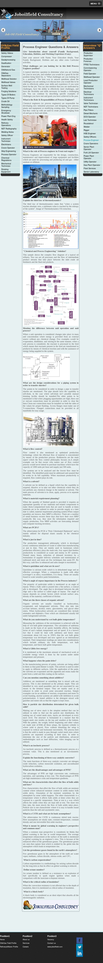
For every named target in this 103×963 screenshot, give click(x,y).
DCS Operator (90, 116)
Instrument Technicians (89, 98)
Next (99, 30)
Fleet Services (90, 168)
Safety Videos (7, 53)
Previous (3, 30)
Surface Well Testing (6, 86)
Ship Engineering (8, 151)
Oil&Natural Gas (8, 69)
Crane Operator (8, 147)
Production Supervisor (88, 54)
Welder (87, 126)
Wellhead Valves (8, 82)
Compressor (6, 56)
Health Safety (7, 119)
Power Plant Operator (89, 157)
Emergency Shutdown (6, 111)
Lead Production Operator (91, 81)
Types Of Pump (7, 98)
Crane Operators (91, 143)
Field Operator (90, 73)
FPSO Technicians (91, 64)
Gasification (6, 63)
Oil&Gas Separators (6, 74)
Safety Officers (90, 136)
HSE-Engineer (90, 133)
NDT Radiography (8, 128)
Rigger (86, 130)
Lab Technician (90, 120)
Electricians (6, 144)
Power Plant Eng (8, 116)
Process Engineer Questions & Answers (50, 47)
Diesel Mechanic (91, 113)
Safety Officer (7, 135)
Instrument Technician (5, 139)
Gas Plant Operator (92, 165)
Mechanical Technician (6, 164)
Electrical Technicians (89, 93)
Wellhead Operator (92, 77)
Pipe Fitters (88, 110)
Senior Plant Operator (89, 148)
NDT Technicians (91, 106)
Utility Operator (90, 161)
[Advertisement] (51, 925)
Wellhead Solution (9, 78)
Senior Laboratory (91, 171)
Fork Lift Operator (91, 152)
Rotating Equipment (5, 170)
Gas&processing (8, 59)
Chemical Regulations (6, 158)
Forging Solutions (8, 91)
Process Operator (8, 154)
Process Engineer (91, 140)
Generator (5, 66)
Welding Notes (7, 132)
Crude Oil (5, 101)
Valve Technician (91, 103)
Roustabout (88, 123)
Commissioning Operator (90, 69)
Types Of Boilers (8, 94)
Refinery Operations (6, 124)
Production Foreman (88, 59)
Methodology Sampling (6, 105)
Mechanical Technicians (89, 87)
